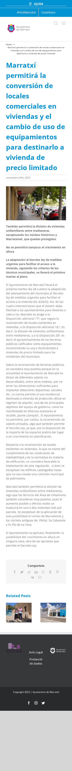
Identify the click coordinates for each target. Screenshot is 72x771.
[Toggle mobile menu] (64, 23)
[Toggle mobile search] (56, 23)
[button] (9, 613)
